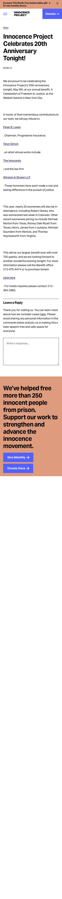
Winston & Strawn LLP (16, 177)
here (43, 314)
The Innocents (12, 160)
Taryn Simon (10, 144)
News (5, 27)
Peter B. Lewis (12, 127)
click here (9, 277)
